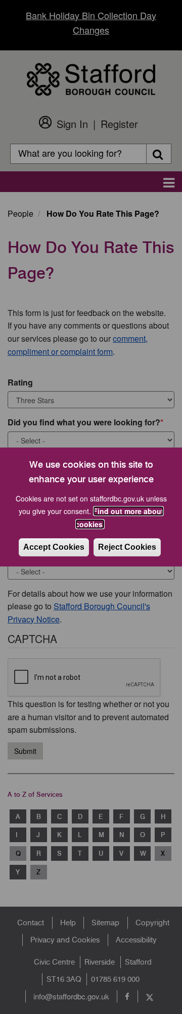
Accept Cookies (53, 547)
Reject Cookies (127, 547)
